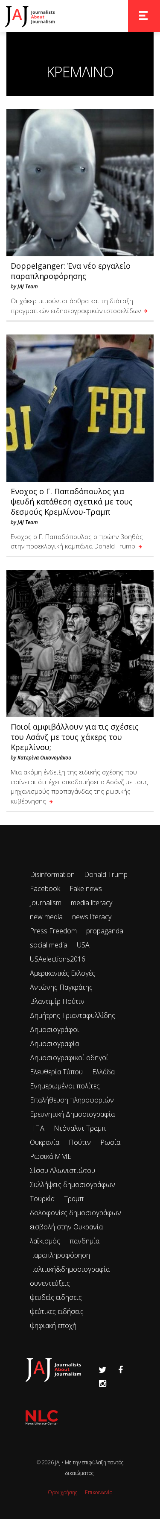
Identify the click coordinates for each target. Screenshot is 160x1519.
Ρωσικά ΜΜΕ (50, 1156)
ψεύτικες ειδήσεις (57, 1311)
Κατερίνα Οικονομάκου (44, 757)
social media (48, 945)
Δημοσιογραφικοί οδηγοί (69, 1057)
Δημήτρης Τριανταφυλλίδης (72, 1015)
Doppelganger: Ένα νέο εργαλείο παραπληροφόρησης (71, 271)
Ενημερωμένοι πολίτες (65, 1086)
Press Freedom (53, 930)
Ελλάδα (103, 1071)
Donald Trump (106, 874)
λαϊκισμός (45, 1241)
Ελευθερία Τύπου (56, 1071)
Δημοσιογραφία (54, 1043)
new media (46, 916)
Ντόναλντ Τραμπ (80, 1128)
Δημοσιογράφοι (54, 1029)
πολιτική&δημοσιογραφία (70, 1269)
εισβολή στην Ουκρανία (66, 1227)
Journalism (45, 902)
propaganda (104, 930)
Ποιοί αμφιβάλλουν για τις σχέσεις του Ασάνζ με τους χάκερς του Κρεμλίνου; (75, 736)
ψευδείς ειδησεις (56, 1297)
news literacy (91, 916)
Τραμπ (74, 1198)
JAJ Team (27, 286)
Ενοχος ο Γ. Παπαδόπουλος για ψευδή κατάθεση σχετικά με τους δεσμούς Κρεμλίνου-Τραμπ (72, 501)
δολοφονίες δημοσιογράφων (75, 1212)
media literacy (91, 902)
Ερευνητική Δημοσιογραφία (72, 1114)
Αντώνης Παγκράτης (61, 987)
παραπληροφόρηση (60, 1255)
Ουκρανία (44, 1142)
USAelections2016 (57, 959)
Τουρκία (42, 1198)
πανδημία (84, 1241)
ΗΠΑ (37, 1128)
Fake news (86, 888)
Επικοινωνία (99, 1492)
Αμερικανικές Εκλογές (62, 973)
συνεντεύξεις (50, 1283)
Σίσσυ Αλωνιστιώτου (62, 1170)
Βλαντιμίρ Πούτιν (57, 1001)
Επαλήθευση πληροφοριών (72, 1100)
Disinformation (52, 874)
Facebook (45, 888)
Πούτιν (80, 1142)
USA (83, 945)
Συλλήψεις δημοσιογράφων (72, 1184)
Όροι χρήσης (62, 1492)
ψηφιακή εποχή (53, 1325)
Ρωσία (110, 1142)
